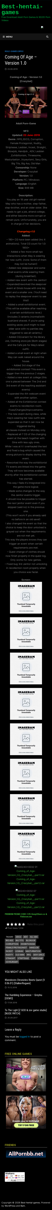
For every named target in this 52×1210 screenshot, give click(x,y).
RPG (29, 955)
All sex (33, 937)
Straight (10, 958)
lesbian (19, 951)
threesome (37, 958)
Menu (9, 36)
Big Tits (19, 940)
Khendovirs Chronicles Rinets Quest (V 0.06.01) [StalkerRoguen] (25, 981)
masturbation (33, 951)
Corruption (12, 944)
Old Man (20, 955)
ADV (25, 937)
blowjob (30, 940)
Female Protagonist (16, 947)
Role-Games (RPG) (14, 51)
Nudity (9, 955)
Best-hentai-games (22, 9)
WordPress (10, 1205)
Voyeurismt (12, 962)
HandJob (34, 947)
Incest (9, 951)
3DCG (18, 937)
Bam (23, 1205)
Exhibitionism (28, 944)
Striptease (23, 958)
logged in (24, 1036)
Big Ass (9, 940)
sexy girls (38, 955)
